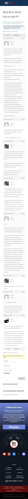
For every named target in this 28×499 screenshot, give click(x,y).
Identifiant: (6, 361)
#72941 (23, 213)
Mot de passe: (7, 365)
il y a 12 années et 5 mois (14, 28)
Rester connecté (8, 370)
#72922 (23, 178)
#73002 (23, 291)
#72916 (23, 119)
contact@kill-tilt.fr (15, 481)
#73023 (23, 315)
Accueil (4, 22)
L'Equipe (19, 472)
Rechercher (21, 378)
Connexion (6, 373)
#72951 (23, 275)
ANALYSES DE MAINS (15, 22)
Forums (8, 22)
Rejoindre (15, 427)
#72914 (23, 38)
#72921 (23, 141)
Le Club (8, 472)
